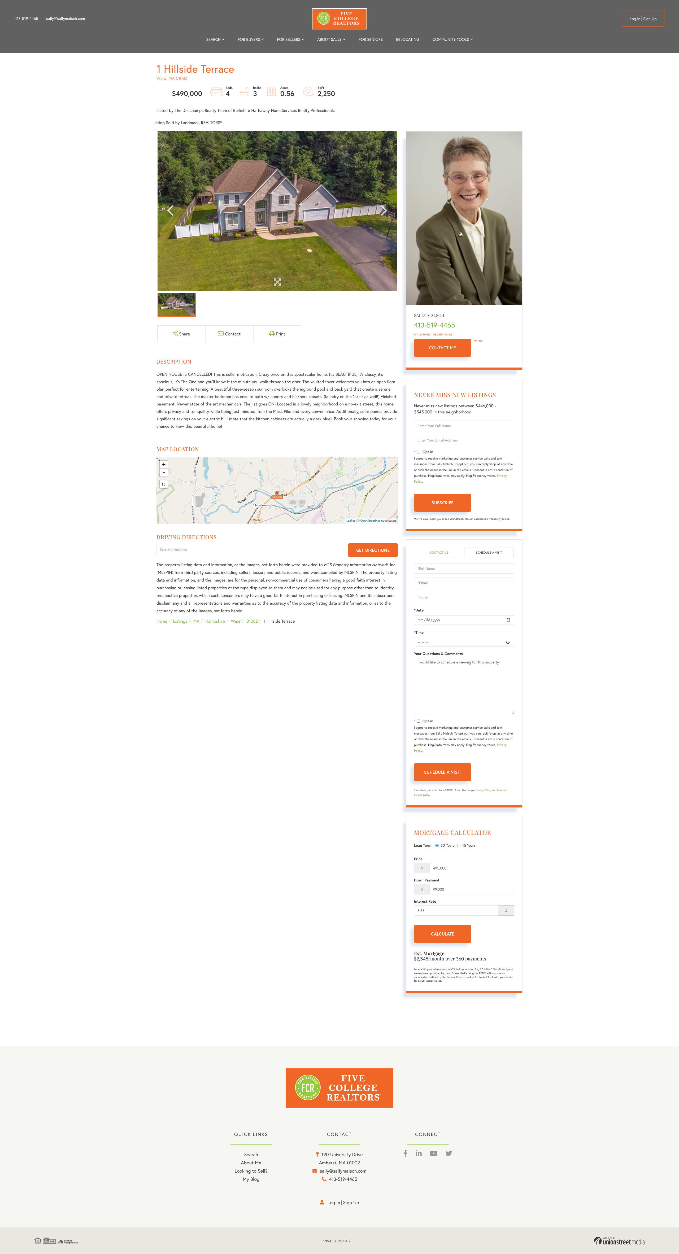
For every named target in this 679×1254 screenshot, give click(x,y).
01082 (252, 621)
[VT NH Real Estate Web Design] (619, 1241)
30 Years (447, 845)
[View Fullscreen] (164, 484)
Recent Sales (442, 334)
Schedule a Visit (489, 553)
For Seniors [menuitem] (371, 39)
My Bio (478, 340)
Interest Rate (425, 901)
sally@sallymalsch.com (65, 18)
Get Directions (373, 550)
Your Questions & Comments (438, 653)
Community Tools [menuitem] (451, 39)
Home (161, 621)
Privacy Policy (483, 790)
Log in (635, 18)
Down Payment (426, 880)
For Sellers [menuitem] (288, 39)
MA (196, 621)
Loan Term (422, 845)
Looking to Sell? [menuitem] (251, 1171)
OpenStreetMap (370, 521)
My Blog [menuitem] (251, 1179)
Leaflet (350, 521)
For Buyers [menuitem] (249, 39)
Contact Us (438, 553)
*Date (419, 610)
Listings (180, 621)
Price (418, 859)
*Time (419, 632)
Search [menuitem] (213, 39)
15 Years (469, 845)
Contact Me (442, 348)
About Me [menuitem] (251, 1162)
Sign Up (650, 18)
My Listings (422, 334)
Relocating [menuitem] (407, 39)
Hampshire (215, 621)
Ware (235, 621)
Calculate (442, 934)
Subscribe (443, 502)
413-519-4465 (26, 18)
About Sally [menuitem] (329, 39)
